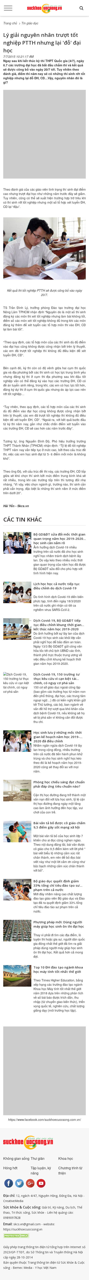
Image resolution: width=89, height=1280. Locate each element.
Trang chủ (10, 23)
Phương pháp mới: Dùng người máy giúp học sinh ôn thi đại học (58, 924)
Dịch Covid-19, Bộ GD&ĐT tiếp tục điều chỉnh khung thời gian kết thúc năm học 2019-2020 (57, 624)
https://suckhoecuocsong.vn (22, 1229)
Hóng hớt (10, 1167)
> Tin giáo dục (28, 23)
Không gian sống (16, 1158)
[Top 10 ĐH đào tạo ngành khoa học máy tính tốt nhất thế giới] (17, 976)
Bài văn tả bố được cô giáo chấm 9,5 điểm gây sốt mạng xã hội (59, 825)
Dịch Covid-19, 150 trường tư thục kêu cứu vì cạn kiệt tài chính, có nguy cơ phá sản (56, 678)
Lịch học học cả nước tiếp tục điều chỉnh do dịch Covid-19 (56, 586)
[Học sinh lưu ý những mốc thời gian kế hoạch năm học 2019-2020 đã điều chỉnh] (17, 741)
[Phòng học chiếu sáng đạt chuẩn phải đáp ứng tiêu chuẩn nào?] (17, 790)
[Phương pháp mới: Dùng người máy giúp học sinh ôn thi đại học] (17, 930)
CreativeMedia (13, 1201)
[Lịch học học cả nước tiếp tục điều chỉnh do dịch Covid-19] (17, 592)
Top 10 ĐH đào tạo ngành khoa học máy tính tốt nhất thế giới (58, 969)
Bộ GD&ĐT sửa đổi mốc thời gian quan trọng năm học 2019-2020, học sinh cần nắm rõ (59, 538)
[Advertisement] (44, 138)
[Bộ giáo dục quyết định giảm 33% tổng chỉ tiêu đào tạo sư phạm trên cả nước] (17, 889)
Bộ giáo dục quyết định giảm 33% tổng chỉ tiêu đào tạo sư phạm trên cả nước (56, 885)
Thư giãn (37, 1158)
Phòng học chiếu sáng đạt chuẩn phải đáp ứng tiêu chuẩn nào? (59, 784)
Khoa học (65, 1158)
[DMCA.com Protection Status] (16, 1235)
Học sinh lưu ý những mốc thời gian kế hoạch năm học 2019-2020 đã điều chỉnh (57, 736)
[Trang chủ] (44, 8)
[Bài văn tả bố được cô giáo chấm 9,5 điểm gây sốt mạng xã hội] (17, 831)
